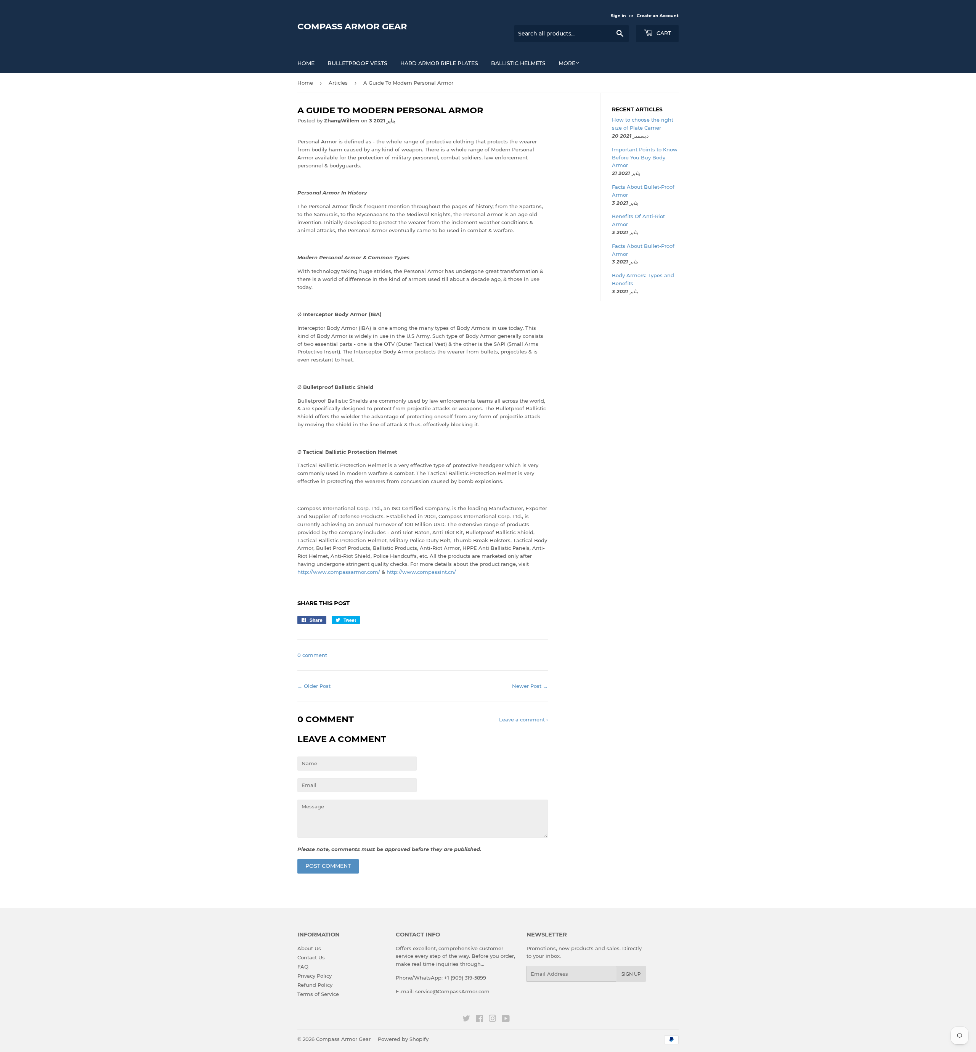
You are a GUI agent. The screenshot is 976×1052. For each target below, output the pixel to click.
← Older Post (314, 686)
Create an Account (658, 15)
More (567, 63)
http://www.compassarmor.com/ (338, 572)
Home (306, 63)
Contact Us (311, 957)
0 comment (312, 655)
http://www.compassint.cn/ (421, 572)
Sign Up (631, 974)
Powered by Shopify (403, 1039)
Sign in (618, 15)
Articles (338, 83)
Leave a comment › (523, 719)
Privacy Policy (314, 976)
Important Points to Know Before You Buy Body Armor (644, 157)
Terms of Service (318, 994)
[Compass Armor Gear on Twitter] (466, 1020)
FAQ (302, 967)
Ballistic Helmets (518, 63)
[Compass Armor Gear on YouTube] (506, 1020)
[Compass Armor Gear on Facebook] (479, 1020)
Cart (663, 33)
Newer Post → (530, 686)
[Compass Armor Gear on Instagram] (492, 1020)
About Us (309, 948)
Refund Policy (314, 985)
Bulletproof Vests (357, 63)
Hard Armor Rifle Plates (439, 63)
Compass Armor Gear (352, 26)
